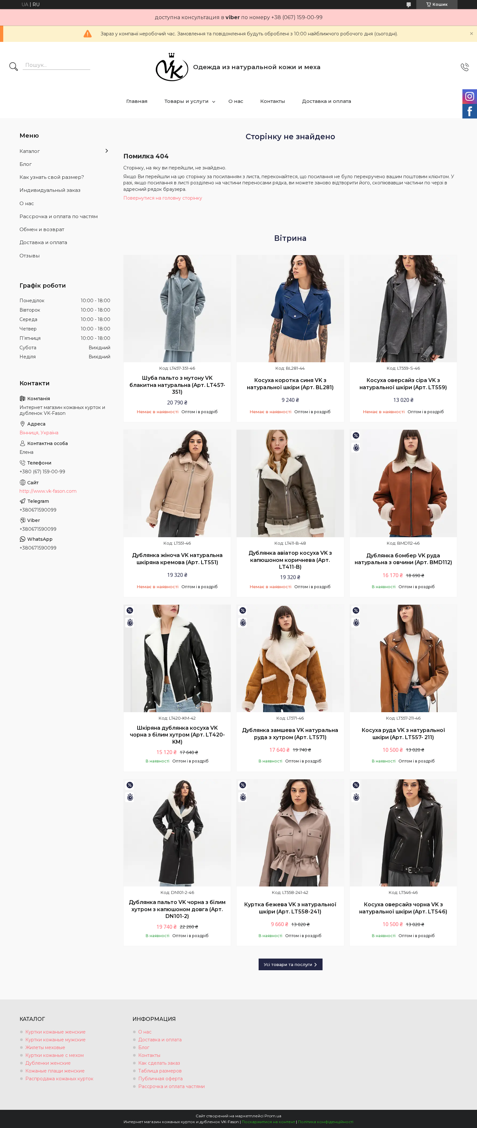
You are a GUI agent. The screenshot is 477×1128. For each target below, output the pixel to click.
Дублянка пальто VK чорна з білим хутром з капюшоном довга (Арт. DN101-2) (177, 909)
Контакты (272, 101)
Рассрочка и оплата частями (171, 1086)
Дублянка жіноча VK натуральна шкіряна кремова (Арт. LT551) (177, 558)
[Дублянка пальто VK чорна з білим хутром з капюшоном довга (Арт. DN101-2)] (177, 832)
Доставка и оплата (326, 101)
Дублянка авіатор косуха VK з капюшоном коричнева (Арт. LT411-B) (290, 560)
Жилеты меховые (45, 1047)
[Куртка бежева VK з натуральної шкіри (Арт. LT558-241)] (290, 832)
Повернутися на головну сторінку (162, 198)
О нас (235, 101)
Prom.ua (272, 1115)
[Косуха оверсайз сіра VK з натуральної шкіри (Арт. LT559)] (403, 308)
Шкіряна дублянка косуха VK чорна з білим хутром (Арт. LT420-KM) (177, 735)
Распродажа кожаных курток (59, 1079)
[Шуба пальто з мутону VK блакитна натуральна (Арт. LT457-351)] (177, 308)
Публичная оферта (160, 1079)
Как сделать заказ (159, 1063)
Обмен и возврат (41, 229)
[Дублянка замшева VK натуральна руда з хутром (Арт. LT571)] (290, 658)
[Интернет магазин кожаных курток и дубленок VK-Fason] (172, 67)
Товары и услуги (187, 101)
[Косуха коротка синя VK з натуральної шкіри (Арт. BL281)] (290, 308)
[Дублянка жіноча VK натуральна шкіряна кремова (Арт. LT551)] (177, 483)
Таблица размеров (160, 1071)
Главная (137, 101)
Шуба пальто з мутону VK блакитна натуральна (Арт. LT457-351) (177, 385)
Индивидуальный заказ (49, 190)
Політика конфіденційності (325, 1121)
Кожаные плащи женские (55, 1071)
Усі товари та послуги (288, 964)
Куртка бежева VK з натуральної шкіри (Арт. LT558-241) (290, 908)
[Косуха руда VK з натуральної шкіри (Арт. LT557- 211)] (403, 658)
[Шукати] (13, 67)
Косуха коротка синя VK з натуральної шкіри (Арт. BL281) (290, 383)
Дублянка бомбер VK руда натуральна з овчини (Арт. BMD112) (403, 559)
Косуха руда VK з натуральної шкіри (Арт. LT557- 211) (403, 733)
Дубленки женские (48, 1063)
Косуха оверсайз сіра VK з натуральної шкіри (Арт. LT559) (403, 383)
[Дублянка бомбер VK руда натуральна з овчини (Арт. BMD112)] (403, 483)
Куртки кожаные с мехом (54, 1055)
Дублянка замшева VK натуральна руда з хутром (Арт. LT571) (290, 733)
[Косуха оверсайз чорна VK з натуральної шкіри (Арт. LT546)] (403, 832)
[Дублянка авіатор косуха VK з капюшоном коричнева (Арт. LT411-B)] (290, 483)
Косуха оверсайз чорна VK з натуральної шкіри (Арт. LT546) (403, 908)
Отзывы (29, 256)
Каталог (29, 151)
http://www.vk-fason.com (48, 491)
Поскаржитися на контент (268, 1121)
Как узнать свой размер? (51, 177)
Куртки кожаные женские (55, 1032)
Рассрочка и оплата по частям (58, 216)
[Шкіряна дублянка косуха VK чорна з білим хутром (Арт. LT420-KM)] (177, 658)
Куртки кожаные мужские (55, 1040)
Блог (25, 164)
